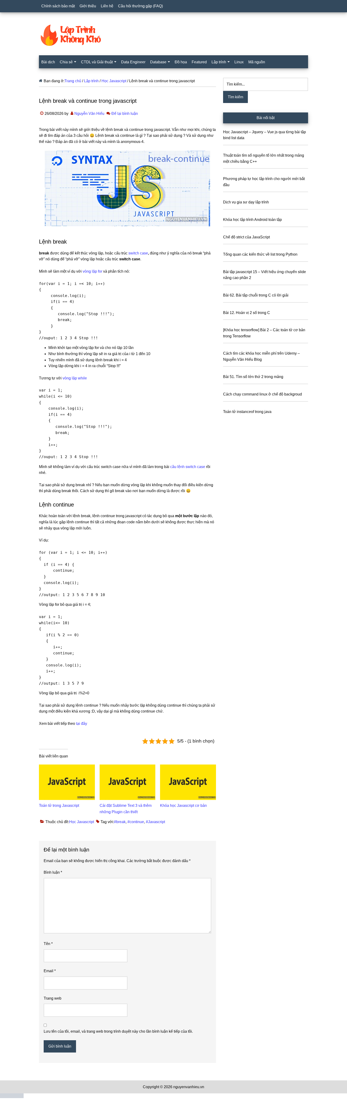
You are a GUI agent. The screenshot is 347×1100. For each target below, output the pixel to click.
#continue (135, 822)
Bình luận (53, 872)
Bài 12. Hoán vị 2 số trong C (246, 313)
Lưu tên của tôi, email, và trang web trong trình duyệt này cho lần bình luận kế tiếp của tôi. (118, 1031)
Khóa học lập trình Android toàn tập (252, 220)
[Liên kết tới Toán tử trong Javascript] (67, 767)
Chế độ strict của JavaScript (246, 237)
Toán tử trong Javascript (59, 806)
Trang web (52, 998)
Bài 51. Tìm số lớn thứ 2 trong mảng (253, 377)
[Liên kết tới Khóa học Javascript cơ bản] (188, 767)
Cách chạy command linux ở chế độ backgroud (262, 394)
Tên (48, 944)
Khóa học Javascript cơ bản (183, 806)
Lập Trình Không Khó (173, 35)
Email (50, 971)
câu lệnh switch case (187, 467)
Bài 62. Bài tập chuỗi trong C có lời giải (255, 295)
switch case (138, 253)
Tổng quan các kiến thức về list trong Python (260, 254)
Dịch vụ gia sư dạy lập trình (246, 202)
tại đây (81, 724)
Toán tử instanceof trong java (247, 412)
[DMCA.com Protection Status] (12, 1097)
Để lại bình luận (124, 114)
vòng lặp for (92, 271)
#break (120, 822)
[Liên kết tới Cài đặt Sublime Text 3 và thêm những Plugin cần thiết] (128, 767)
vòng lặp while (75, 378)
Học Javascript (81, 822)
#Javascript (155, 822)
